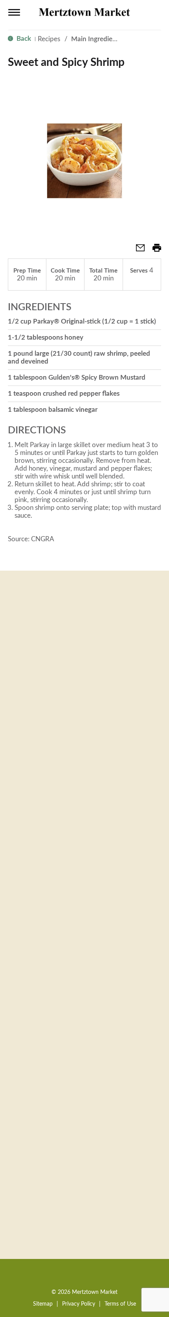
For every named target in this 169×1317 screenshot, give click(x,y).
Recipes (49, 39)
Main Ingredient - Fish (103, 39)
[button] (137, 250)
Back (23, 38)
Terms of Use (120, 1304)
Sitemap (43, 1304)
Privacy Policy (78, 1304)
